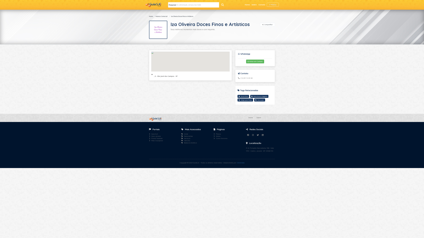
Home (247, 5)
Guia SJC (154, 134)
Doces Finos (244, 96)
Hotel (185, 134)
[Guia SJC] (153, 5)
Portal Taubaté (156, 138)
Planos (273, 5)
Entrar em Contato (256, 61)
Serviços (186, 138)
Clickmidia (240, 163)
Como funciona (221, 138)
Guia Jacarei (155, 136)
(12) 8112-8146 (246, 78)
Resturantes (188, 136)
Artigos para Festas (246, 100)
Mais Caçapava (156, 141)
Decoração (260, 100)
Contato (261, 5)
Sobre (254, 5)
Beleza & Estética (190, 143)
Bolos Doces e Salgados (260, 96)
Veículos (186, 141)
